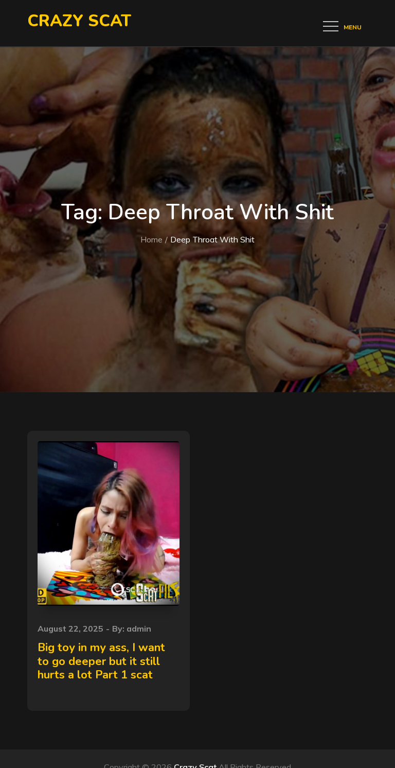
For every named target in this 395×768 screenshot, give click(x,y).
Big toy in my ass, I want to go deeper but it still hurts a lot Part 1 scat (101, 661)
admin (139, 628)
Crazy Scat (79, 21)
